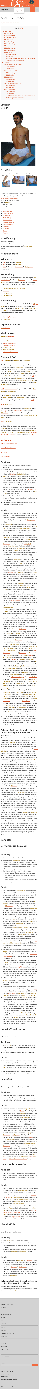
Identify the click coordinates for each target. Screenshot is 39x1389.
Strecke (12, 474)
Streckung (11, 572)
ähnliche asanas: (10, 48)
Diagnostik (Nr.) (10, 50)
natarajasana (4, 1376)
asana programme (6, 1314)
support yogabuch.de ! (7, 1304)
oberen (8, 1197)
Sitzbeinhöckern (32, 489)
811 (4, 262)
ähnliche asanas (8, 224)
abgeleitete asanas (8, 222)
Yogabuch (4, 10)
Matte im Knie (9, 89)
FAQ (33, 376)
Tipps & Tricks (4, 1349)
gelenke (3, 1327)
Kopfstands (21, 967)
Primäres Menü (37, 9)
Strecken (13, 659)
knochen (3, 1330)
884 (2, 421)
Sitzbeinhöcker (17, 411)
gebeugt (30, 655)
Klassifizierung (9, 35)
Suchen (3, 1363)
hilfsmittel (4, 1346)
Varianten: (8, 52)
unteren (33, 1195)
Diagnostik (6, 226)
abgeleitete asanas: (11, 46)
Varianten (5, 62)
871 (4, 267)
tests (2, 1340)
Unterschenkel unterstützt (13, 83)
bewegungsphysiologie (7, 1333)
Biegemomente (15, 1216)
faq (2, 1320)
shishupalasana (5, 1374)
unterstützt (8, 77)
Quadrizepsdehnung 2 (10, 345)
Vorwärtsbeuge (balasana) (13, 64)
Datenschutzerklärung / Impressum (9, 1386)
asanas (10, 23)
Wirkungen (8, 40)
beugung (11, 336)
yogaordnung (5, 1356)
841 (4, 264)
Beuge (22, 1111)
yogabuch (4, 23)
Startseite (3, 1307)
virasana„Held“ (7, 31)
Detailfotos (8, 33)
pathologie (4, 1336)
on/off (21, 28)
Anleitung (11, 54)
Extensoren (12, 993)
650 (2, 360)
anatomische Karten (6, 1352)
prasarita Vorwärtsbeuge (12, 71)
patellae (18, 1159)
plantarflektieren (15, 1212)
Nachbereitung (9, 44)
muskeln (3, 1323)
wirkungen (4, 1343)
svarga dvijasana (5, 1377)
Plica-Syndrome (9, 435)
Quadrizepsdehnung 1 (10, 343)
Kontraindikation (10, 37)
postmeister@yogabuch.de (9, 198)
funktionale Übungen (11, 1379)
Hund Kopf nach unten (10, 317)
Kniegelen (29, 1260)
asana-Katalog (5, 1310)
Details (10, 56)
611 (2, 389)
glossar (3, 1317)
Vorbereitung (9, 42)
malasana (6, 291)
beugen (5, 411)
